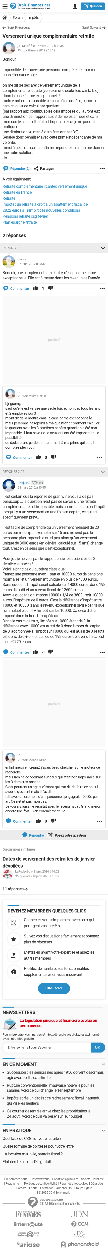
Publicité (98, 1179)
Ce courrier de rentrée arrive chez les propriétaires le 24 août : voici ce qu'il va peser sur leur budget (48, 1114)
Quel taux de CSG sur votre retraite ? (32, 1138)
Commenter (19, 289)
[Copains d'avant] (28, 1234)
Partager (47, 169)
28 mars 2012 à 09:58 (32, 396)
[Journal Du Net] (79, 1214)
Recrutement (13, 1183)
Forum (18, 17)
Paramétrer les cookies (74, 1183)
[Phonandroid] (79, 1244)
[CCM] (79, 1224)
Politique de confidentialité (40, 1183)
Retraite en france (17, 192)
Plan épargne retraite (20, 222)
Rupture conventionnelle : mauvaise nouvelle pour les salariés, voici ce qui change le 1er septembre (50, 1088)
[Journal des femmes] (28, 1214)
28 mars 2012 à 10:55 (31, 487)
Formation (46, 1188)
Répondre (36, 835)
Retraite (9, 198)
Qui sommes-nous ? (16, 1179)
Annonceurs (63, 1188)
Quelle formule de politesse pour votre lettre (38, 1146)
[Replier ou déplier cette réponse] (103, 248)
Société (85, 1179)
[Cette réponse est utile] (35, 289)
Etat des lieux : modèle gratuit (27, 1161)
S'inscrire (54, 988)
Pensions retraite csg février (25, 216)
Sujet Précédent (18, 27)
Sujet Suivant (91, 27)
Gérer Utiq (97, 1183)
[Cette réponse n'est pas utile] (50, 289)
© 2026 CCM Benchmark (54, 1192)
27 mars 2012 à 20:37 (31, 264)
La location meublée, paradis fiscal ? (33, 1154)
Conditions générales (65, 1179)
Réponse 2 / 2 (13, 472)
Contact (21, 1188)
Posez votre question (70, 835)
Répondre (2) (20, 169)
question (96, 6)
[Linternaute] (28, 1224)
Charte (33, 1188)
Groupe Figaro (83, 1188)
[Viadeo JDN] (79, 1234)
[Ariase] (28, 1244)
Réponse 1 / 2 (13, 248)
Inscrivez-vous (40, 1179)
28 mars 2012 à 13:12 (41, 50)
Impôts (33, 17)
